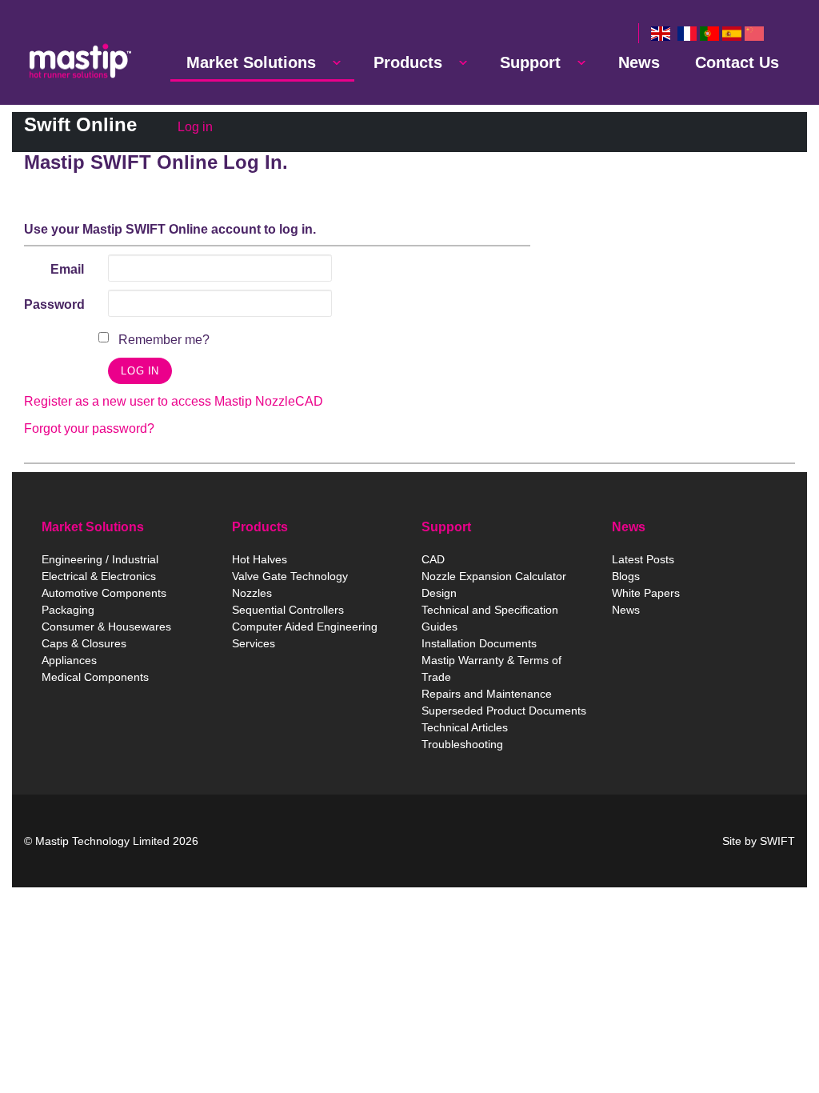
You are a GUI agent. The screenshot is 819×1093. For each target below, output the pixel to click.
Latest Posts (643, 559)
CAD (433, 559)
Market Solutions (251, 62)
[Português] (709, 33)
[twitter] (444, 841)
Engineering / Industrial (100, 559)
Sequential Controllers (288, 609)
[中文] (754, 33)
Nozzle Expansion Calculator (493, 576)
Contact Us (737, 62)
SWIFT (777, 841)
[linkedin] (416, 841)
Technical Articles (464, 727)
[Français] (687, 33)
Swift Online (80, 124)
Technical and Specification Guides (489, 618)
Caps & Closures (84, 643)
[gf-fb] (505, 841)
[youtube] (475, 841)
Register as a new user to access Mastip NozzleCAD (173, 401)
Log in (195, 127)
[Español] (731, 33)
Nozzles (252, 593)
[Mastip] (80, 60)
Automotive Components (104, 593)
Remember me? (164, 339)
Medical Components (95, 677)
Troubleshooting (462, 744)
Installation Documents (479, 643)
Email (67, 269)
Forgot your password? (89, 428)
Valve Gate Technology (290, 576)
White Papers (646, 593)
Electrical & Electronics (99, 576)
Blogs (626, 576)
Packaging (68, 609)
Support (530, 62)
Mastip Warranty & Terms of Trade (491, 668)
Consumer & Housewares (106, 626)
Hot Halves (259, 559)
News (639, 62)
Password (54, 304)
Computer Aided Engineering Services (305, 635)
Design (439, 593)
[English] (660, 33)
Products (408, 62)
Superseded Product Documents (503, 710)
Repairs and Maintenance (486, 693)
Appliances (69, 660)
